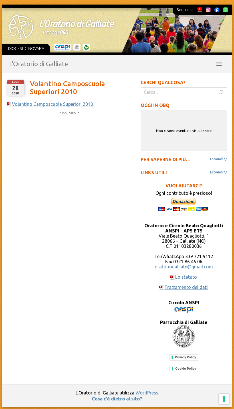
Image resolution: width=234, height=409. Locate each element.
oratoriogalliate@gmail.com (184, 266)
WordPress (147, 392)
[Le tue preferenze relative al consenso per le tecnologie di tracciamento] (224, 399)
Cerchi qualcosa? (163, 82)
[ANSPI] (62, 47)
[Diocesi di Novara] (86, 47)
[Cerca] (221, 92)
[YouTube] (200, 10)
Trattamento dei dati (186, 287)
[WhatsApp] (225, 10)
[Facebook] (217, 10)
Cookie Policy (185, 368)
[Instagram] (208, 10)
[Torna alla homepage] (113, 26)
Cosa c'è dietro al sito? (117, 398)
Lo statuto (186, 277)
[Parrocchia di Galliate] (76, 47)
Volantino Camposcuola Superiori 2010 (67, 88)
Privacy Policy (185, 357)
